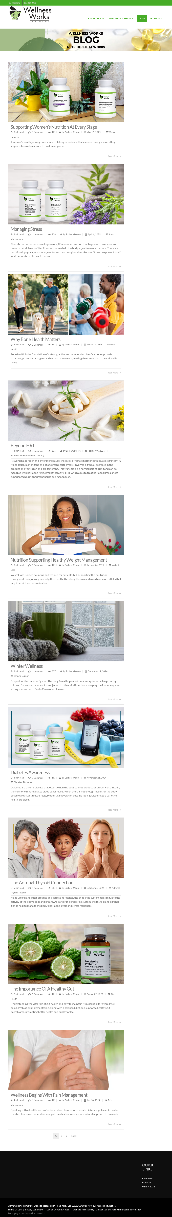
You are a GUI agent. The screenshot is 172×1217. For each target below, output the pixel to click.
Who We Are (148, 1186)
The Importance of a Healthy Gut (42, 989)
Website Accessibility (83, 1209)
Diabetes (17, 782)
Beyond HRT (23, 445)
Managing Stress (26, 229)
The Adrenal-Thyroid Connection (42, 882)
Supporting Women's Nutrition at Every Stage (54, 127)
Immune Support (21, 676)
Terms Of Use (15, 1209)
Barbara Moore (71, 132)
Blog (142, 18)
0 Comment (37, 132)
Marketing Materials (121, 18)
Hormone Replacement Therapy (28, 455)
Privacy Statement (34, 1209)
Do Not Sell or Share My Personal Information (118, 1209)
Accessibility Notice (106, 1205)
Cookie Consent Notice (58, 1209)
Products (146, 1182)
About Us (155, 18)
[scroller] (166, 1213)
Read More (113, 156)
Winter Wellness (27, 666)
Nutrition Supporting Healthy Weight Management (59, 560)
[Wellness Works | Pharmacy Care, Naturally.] (30, 13)
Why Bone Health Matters (35, 339)
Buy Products (96, 18)
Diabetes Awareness (30, 772)
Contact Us (14, 2)
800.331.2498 (30, 2)
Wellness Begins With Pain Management (49, 1095)
